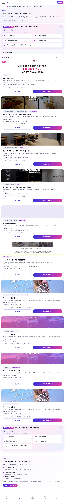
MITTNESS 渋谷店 (9, 407)
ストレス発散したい (40, 40)
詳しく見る (17, 91)
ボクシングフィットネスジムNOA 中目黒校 (17, 187)
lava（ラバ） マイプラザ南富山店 (14, 260)
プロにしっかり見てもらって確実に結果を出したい (18, 45)
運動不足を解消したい (10, 40)
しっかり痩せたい (9, 36)
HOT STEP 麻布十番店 (10, 223)
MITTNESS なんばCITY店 (11, 370)
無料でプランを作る (10, 485)
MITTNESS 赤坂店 (9, 298)
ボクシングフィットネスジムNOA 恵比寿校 (17, 114)
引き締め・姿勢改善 (40, 36)
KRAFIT (7, 2)
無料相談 (60, 2)
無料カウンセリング (48, 91)
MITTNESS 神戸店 (9, 334)
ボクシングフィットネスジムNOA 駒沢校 (16, 151)
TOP (2, 20)
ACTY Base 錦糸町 (9, 78)
